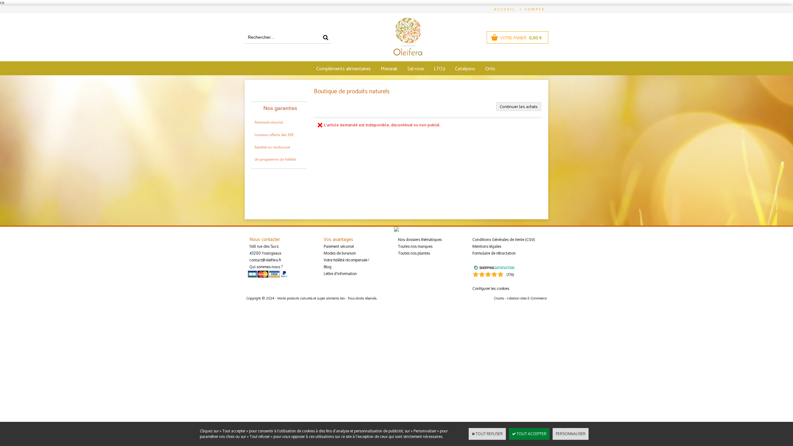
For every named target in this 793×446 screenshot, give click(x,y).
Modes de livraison (340, 253)
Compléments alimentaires (343, 69)
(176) (510, 274)
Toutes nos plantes (414, 253)
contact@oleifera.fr (265, 260)
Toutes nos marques (415, 246)
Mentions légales (486, 246)
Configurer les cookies (490, 288)
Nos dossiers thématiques (420, 239)
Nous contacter (264, 239)
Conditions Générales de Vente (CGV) (503, 239)
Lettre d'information (340, 273)
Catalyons (465, 69)
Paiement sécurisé (339, 246)
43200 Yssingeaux (265, 253)
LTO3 (439, 69)
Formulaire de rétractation (494, 253)
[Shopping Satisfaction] (494, 267)
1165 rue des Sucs (263, 246)
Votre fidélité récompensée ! (346, 260)
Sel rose (415, 69)
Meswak (389, 69)
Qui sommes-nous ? (266, 267)
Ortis (490, 69)
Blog (327, 267)
